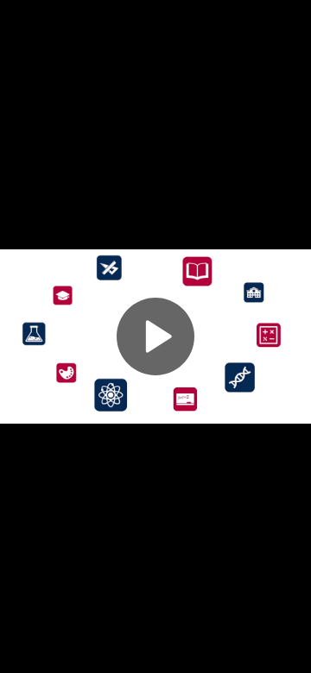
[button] (155, 336)
